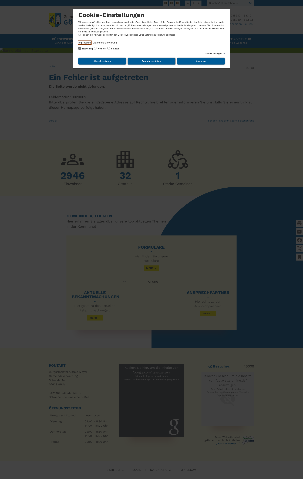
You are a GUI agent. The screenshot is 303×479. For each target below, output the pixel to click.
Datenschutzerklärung (105, 42)
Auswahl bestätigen (151, 61)
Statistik (115, 49)
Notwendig (87, 49)
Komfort (102, 49)
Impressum (84, 42)
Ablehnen (201, 61)
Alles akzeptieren (102, 61)
